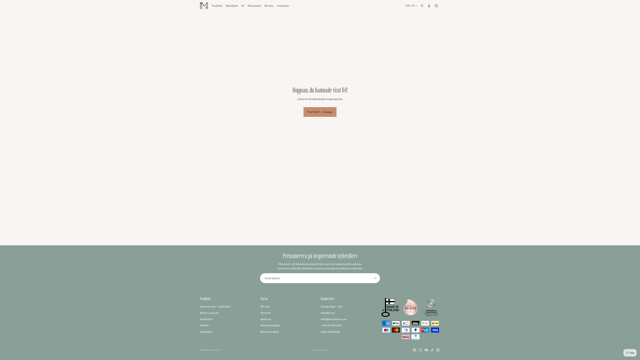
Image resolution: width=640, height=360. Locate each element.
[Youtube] (426, 350)
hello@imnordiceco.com (334, 319)
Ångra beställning (330, 331)
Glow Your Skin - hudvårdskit (215, 306)
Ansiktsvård (206, 319)
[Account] (429, 5)
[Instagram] (420, 350)
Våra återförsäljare (270, 325)
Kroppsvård (206, 331)
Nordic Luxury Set (209, 312)
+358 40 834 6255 (331, 325)
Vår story (265, 306)
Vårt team (265, 312)
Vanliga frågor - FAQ (331, 306)
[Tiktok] (432, 350)
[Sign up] (375, 278)
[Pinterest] (438, 350)
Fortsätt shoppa (320, 112)
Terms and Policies (320, 350)
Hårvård (204, 325)
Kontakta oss (328, 312)
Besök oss (265, 319)
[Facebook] (414, 350)
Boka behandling (269, 331)
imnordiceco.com (213, 350)
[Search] (422, 5)
